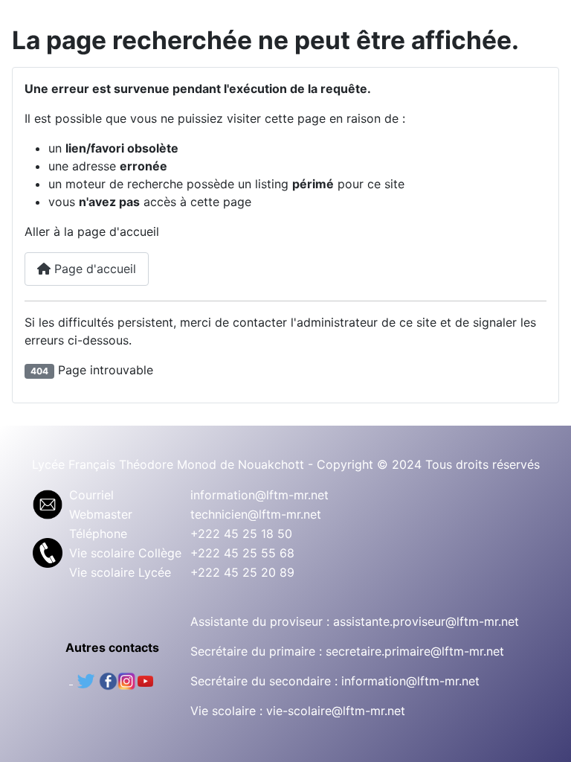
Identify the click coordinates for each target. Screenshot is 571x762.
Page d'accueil (93, 268)
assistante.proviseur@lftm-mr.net (426, 621)
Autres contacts (112, 647)
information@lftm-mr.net (259, 494)
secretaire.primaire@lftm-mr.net (415, 651)
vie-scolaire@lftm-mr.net (335, 710)
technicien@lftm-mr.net (255, 514)
